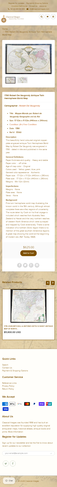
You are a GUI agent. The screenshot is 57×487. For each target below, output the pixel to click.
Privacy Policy (8, 386)
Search (5, 365)
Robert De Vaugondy (29, 106)
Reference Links (9, 383)
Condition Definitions (19, 6)
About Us (42, 6)
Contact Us (33, 6)
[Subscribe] (51, 453)
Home (5, 29)
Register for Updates (16, 3)
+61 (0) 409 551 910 (17, 9)
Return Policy (8, 389)
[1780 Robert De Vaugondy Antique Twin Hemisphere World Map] (28, 59)
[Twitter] (6, 463)
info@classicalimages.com (39, 9)
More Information (15, 432)
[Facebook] (13, 463)
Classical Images (32, 481)
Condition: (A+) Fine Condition (23, 125)
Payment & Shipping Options (37, 3)
